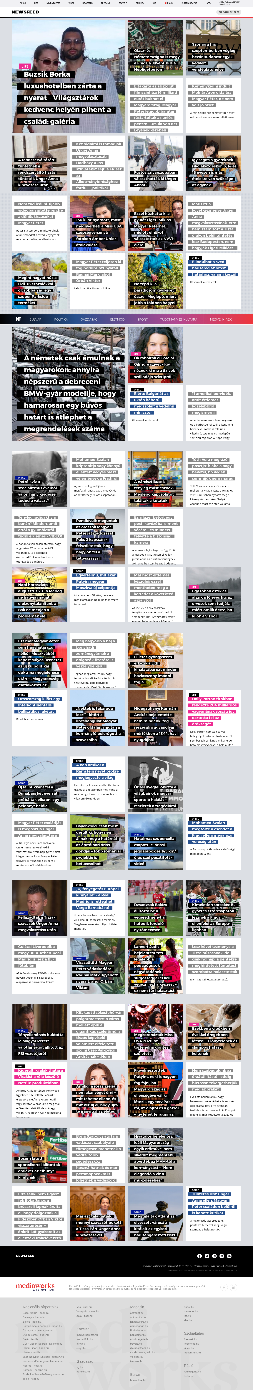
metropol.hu (191, 1311)
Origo (23, 3)
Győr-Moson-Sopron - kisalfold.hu (42, 1343)
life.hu (187, 1315)
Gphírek (140, 3)
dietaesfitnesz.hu (140, 1347)
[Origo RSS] (229, 1256)
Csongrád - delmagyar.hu (38, 1330)
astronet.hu (137, 1312)
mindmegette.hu (139, 1339)
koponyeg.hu (191, 1343)
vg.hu (79, 1367)
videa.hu (189, 1348)
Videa (71, 3)
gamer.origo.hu (139, 1325)
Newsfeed (87, 3)
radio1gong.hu (192, 1371)
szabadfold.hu (84, 1339)
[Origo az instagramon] (214, 1256)
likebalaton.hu (138, 1330)
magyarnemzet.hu (87, 1334)
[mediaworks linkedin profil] (233, 1287)
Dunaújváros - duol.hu (36, 1334)
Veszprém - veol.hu (87, 1311)
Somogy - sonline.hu (35, 1369)
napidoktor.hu (138, 1334)
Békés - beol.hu (32, 1321)
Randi (170, 3)
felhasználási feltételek (180, 1266)
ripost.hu (189, 1306)
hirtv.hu (80, 1343)
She (154, 3)
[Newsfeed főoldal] (25, 1256)
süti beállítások (201, 1266)
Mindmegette (53, 3)
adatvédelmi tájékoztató (154, 1266)
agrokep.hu (83, 1371)
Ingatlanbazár (189, 3)
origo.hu (81, 1348)
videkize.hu (136, 1356)
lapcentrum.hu (192, 1352)
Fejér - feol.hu (31, 1339)
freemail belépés (229, 12)
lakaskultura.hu (139, 1321)
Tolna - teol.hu (31, 1378)
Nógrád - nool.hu (33, 1365)
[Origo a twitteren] (207, 1256)
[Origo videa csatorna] (221, 1256)
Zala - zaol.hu (84, 1315)
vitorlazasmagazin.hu (142, 1352)
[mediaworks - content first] (35, 1287)
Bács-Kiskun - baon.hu (36, 1312)
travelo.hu (136, 1343)
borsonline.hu (138, 1380)
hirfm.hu (189, 1375)
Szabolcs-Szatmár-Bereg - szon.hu (43, 1374)
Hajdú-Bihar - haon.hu (36, 1347)
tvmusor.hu (136, 1361)
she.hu (188, 1320)
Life (36, 3)
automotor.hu (138, 1317)
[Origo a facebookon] (199, 1256)
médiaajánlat (230, 1266)
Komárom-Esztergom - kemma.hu (43, 1361)
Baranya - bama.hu (34, 1317)
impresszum (216, 1266)
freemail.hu (190, 1339)
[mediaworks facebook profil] (224, 1287)
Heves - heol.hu (32, 1352)
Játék (208, 3)
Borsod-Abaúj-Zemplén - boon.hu (42, 1325)
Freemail (105, 3)
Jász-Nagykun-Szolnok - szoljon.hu (43, 1356)
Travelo (123, 3)
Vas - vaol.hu (84, 1306)
